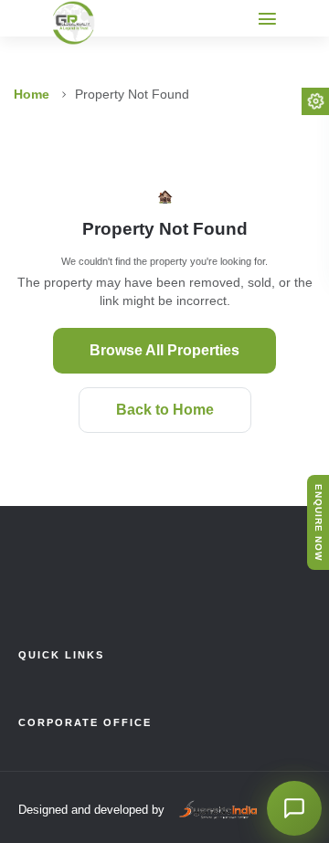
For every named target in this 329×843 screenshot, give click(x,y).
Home (31, 94)
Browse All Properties (164, 350)
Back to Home (165, 409)
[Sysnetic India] (216, 810)
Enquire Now (318, 522)
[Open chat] (294, 808)
